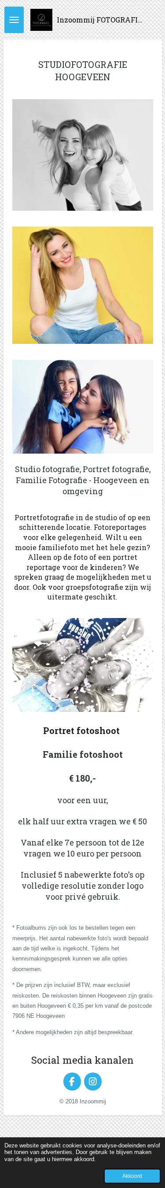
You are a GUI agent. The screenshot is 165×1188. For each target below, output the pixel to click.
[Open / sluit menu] (14, 20)
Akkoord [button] (132, 1176)
